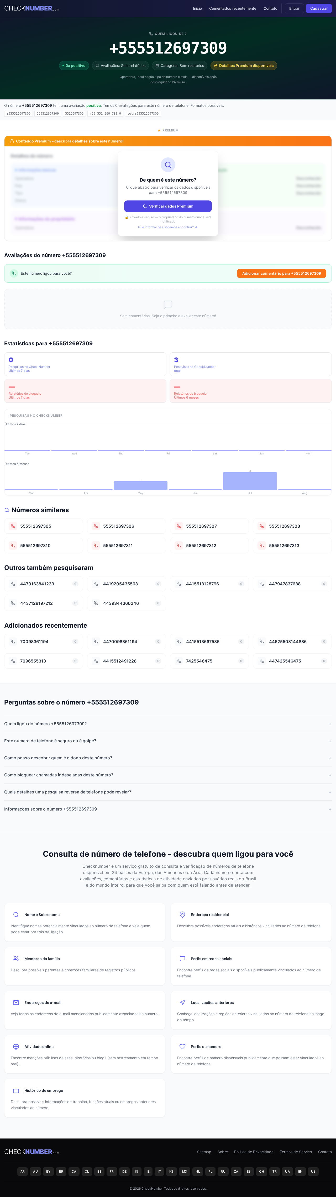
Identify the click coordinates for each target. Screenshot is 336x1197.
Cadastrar (319, 8)
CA (74, 1171)
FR (112, 1171)
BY (48, 1171)
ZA (236, 1171)
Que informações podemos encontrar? (166, 227)
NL (198, 1171)
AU (35, 1171)
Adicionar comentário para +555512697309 (281, 273)
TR (274, 1171)
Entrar (294, 8)
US (313, 1171)
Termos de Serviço (296, 1152)
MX (184, 1171)
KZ (171, 1171)
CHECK (31, 8)
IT (159, 1171)
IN (136, 1171)
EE (99, 1171)
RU (223, 1171)
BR (61, 1171)
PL (210, 1171)
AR (22, 1171)
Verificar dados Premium (171, 206)
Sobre (223, 1152)
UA (287, 1171)
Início (197, 8)
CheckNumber (151, 1188)
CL (87, 1171)
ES (249, 1171)
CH (261, 1171)
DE (124, 1171)
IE (148, 1171)
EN (300, 1171)
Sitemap (204, 1152)
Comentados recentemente (232, 8)
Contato (270, 8)
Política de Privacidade (254, 1152)
